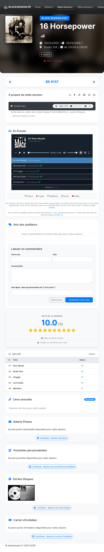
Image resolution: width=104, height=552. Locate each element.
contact (52, 208)
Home (38, 7)
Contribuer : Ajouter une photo (53, 438)
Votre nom (15, 255)
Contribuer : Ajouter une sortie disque (53, 507)
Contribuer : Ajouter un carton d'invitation (53, 536)
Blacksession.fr (20, 7)
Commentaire (17, 266)
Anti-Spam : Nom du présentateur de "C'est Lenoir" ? (33, 287)
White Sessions (84, 7)
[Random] (85, 153)
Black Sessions (65, 7)
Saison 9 (46, 54)
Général (48, 7)
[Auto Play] (81, 153)
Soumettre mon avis (79, 299)
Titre (55, 255)
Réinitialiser (57, 299)
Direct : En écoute (54, 61)
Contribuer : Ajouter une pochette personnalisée (53, 466)
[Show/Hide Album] (89, 152)
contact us (58, 215)
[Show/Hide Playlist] (89, 154)
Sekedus (55, 187)
